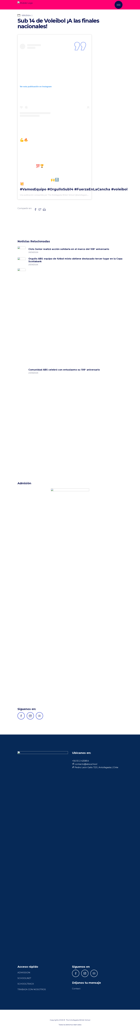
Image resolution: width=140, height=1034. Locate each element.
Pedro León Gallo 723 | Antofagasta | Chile (96, 767)
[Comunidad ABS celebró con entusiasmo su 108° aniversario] (22, 371)
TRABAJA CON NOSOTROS (32, 989)
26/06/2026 (33, 252)
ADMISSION (24, 972)
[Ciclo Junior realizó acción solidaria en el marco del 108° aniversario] (22, 250)
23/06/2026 (33, 373)
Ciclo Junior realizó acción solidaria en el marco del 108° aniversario (68, 249)
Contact (76, 988)
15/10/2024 (26, 15)
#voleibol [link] (119, 189)
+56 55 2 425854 (80, 760)
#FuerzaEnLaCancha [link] (92, 189)
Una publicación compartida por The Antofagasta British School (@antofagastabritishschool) (59, 195)
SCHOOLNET (24, 978)
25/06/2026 (33, 264)
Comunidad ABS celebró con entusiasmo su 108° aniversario (64, 369)
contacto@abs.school (85, 764)
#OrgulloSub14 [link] (60, 189)
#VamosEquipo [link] (33, 189)
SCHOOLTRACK (26, 983)
